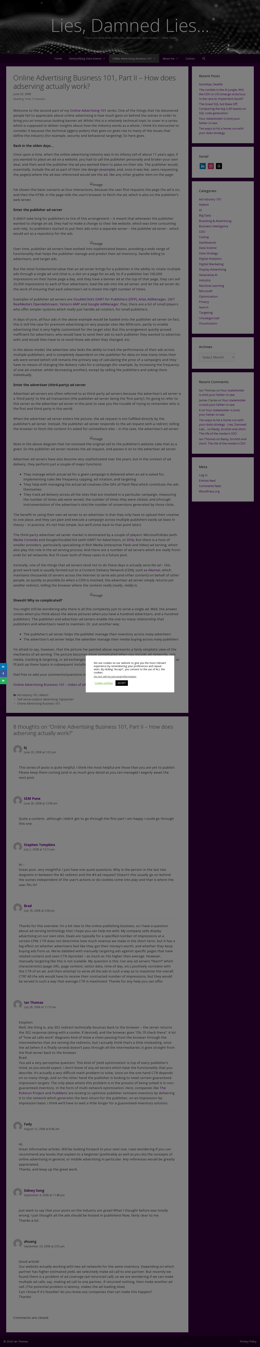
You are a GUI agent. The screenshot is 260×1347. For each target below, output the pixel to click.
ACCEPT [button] (122, 683)
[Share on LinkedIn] (3, 666)
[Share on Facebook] (3, 673)
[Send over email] (3, 680)
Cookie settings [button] (104, 683)
